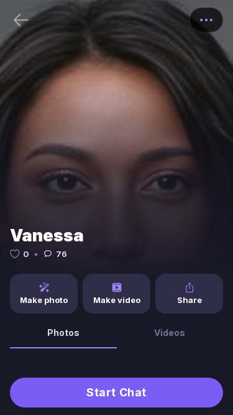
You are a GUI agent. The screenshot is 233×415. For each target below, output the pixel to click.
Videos (169, 332)
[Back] (21, 20)
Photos (63, 332)
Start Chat (116, 392)
